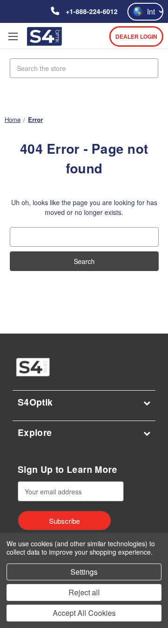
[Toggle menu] (13, 36)
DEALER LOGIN (136, 36)
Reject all (84, 592)
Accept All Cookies (84, 612)
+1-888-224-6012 (91, 11)
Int (151, 11)
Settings (84, 571)
